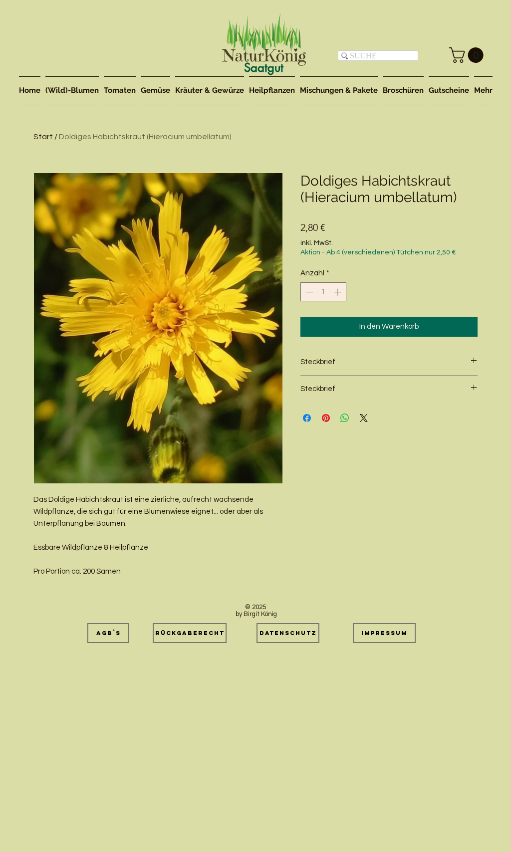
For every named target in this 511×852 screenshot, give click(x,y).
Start (43, 137)
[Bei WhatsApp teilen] (345, 418)
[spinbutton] (323, 292)
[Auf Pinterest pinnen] (326, 418)
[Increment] (338, 292)
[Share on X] (364, 418)
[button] (468, 55)
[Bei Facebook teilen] (307, 418)
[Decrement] (308, 292)
